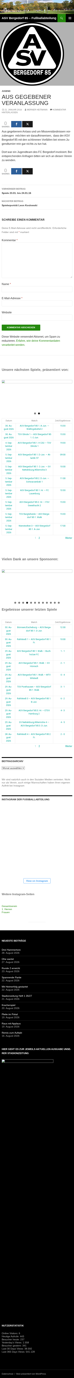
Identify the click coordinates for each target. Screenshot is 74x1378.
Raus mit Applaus (11, 1023)
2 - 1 (63, 663)
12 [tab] (59, 603)
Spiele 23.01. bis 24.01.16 (16, 191)
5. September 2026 (8, 458)
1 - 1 (63, 651)
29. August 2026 (8, 654)
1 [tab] (35, 413)
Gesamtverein (9, 906)
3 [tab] (23, 603)
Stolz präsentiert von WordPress (31, 1374)
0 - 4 (63, 674)
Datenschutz (7, 1374)
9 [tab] (47, 603)
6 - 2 (63, 698)
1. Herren (7, 909)
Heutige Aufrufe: (11, 1336)
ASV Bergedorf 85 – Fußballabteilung (29, 18)
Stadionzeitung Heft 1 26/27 (17, 996)
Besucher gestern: (12, 1345)
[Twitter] (27, 124)
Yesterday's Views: (12, 1342)
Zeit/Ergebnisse (62, 421)
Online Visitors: (10, 1333)
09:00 (62, 454)
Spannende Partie (11, 977)
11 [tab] (55, 603)
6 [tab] (35, 603)
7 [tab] (39, 603)
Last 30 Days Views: (13, 1348)
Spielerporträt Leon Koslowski (19, 203)
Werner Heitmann (37, 110)
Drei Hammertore (11, 949)
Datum (9, 421)
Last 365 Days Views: (14, 1351)
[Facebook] (16, 124)
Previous (6, 394)
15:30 (62, 425)
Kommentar (10, 240)
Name (6, 284)
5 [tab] (31, 603)
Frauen (6, 912)
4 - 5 (63, 722)
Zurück (5, 538)
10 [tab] (51, 603)
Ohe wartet (8, 959)
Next (68, 394)
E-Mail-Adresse (12, 298)
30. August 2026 (8, 630)
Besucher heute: (11, 1339)
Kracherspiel (8, 1005)
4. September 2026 (8, 446)
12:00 (62, 627)
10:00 (62, 466)
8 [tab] (43, 603)
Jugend (6, 91)
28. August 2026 (8, 737)
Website (7, 312)
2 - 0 (63, 734)
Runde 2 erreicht (11, 968)
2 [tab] (39, 413)
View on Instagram (37, 880)
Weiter (68, 538)
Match (34, 421)
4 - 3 (63, 710)
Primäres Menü (70, 18)
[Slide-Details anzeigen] (37, 395)
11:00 (62, 478)
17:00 (62, 525)
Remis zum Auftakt (12, 1032)
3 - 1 (63, 686)
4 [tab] (27, 603)
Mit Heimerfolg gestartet (15, 986)
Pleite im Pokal (10, 1014)
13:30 (62, 490)
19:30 (62, 443)
